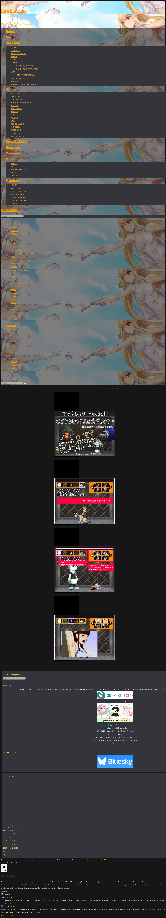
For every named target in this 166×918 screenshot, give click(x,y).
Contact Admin (16, 375)
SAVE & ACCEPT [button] (7, 915)
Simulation (15, 316)
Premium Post (16, 372)
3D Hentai (14, 234)
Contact (14, 352)
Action (13, 290)
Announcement (16, 237)
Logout (13, 378)
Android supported (18, 286)
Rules (13, 339)
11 (6, 841)
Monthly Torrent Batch (19, 270)
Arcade (13, 296)
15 (15, 841)
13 (10, 841)
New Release (16, 263)
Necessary (7, 894)
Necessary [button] (4, 891)
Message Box (16, 368)
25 (6, 848)
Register (14, 362)
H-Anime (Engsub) (23, 250)
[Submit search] (25, 383)
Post (7, 224)
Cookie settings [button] (92, 860)
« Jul (4, 855)
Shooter (14, 313)
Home (8, 221)
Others (13, 299)
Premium (9, 332)
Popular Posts (11, 326)
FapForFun (13, 10)
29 (15, 848)
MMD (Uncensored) (23, 260)
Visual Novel (16, 322)
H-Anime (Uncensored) (24, 254)
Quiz (12, 306)
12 (8, 841)
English (13, 277)
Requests (9, 329)
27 (10, 848)
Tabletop (14, 319)
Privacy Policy (16, 345)
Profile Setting (16, 365)
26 (8, 848)
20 (10, 844)
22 (15, 844)
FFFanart (14, 244)
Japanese (14, 280)
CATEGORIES (11, 227)
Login (13, 358)
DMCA (13, 349)
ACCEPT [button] (104, 860)
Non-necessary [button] (6, 903)
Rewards (14, 267)
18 (6, 844)
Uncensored (15, 283)
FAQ (12, 342)
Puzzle (13, 303)
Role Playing (15, 309)
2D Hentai (14, 231)
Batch (13, 241)
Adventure (15, 293)
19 (8, 844)
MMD (13, 257)
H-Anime (14, 247)
